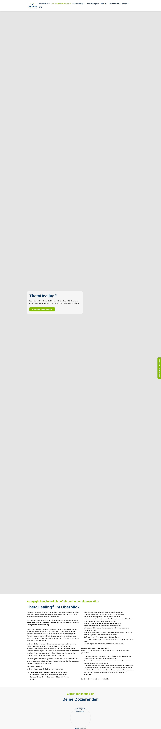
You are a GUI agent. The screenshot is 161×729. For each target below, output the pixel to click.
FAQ (40, 7)
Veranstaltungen (92, 4)
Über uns (104, 4)
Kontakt (124, 4)
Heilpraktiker (43, 4)
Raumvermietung (114, 4)
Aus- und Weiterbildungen (60, 4)
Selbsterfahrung (77, 4)
